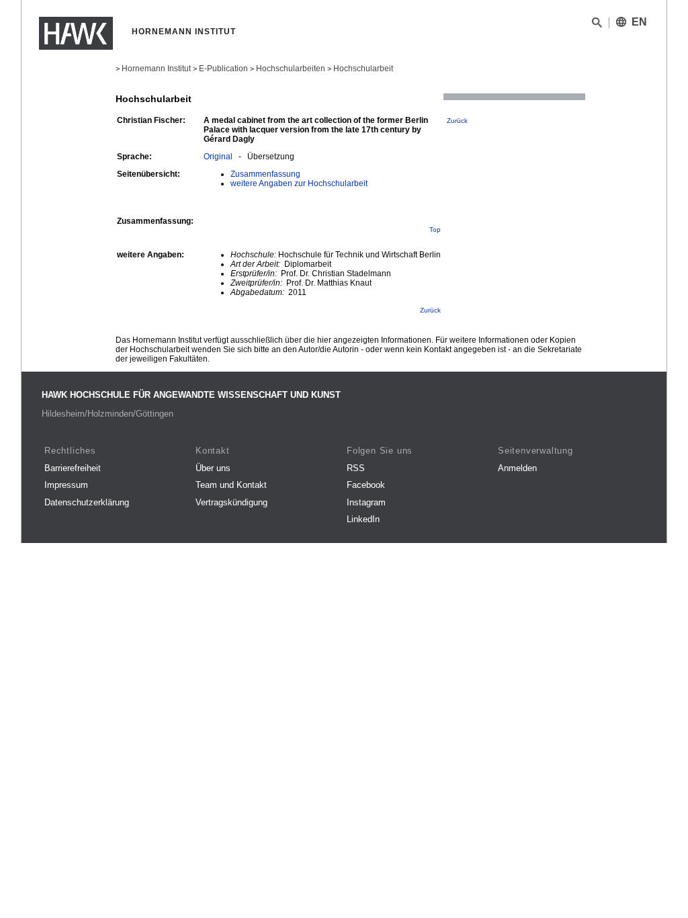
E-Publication (223, 68)
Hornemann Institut (156, 68)
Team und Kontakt (231, 485)
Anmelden (517, 468)
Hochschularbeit (363, 68)
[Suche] (597, 25)
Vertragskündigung (231, 502)
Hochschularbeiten (290, 68)
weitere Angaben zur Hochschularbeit (299, 183)
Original (218, 156)
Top (435, 229)
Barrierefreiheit (72, 468)
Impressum (66, 485)
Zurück (457, 120)
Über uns (213, 468)
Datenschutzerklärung (86, 502)
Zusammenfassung (265, 174)
